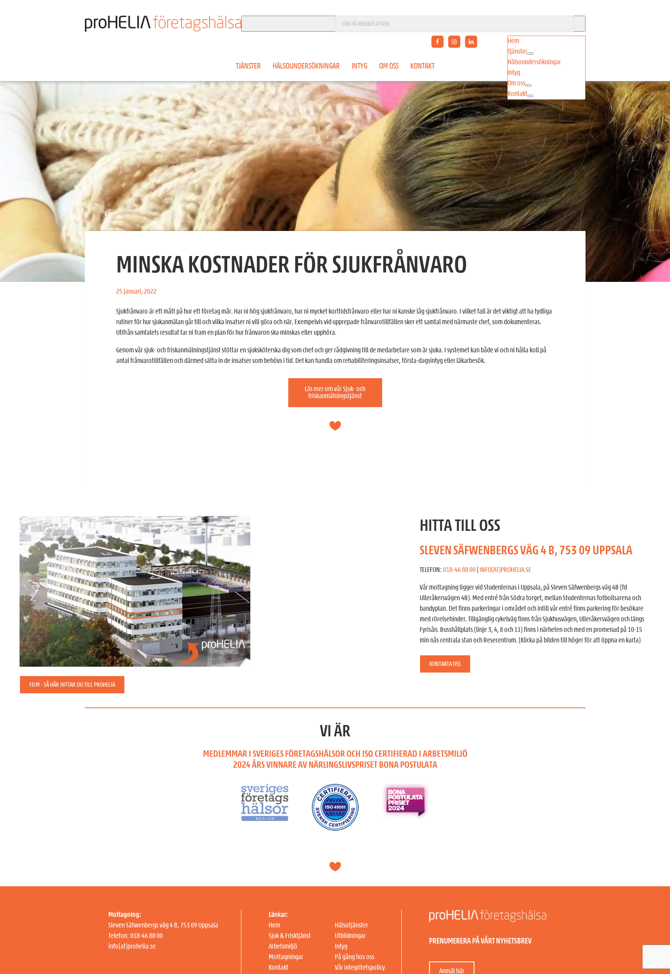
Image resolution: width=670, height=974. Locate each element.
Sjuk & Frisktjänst (290, 936)
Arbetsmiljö (283, 946)
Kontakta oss (445, 664)
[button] (528, 85)
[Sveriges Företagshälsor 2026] (264, 788)
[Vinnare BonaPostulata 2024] (405, 788)
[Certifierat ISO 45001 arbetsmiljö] (335, 788)
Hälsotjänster (351, 925)
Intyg (359, 66)
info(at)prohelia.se (132, 946)
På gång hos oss (354, 957)
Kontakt (422, 66)
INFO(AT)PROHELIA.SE (505, 570)
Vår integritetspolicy (360, 967)
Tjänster (248, 66)
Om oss (389, 66)
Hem (274, 925)
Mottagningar (286, 957)
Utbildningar (350, 936)
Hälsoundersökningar (306, 66)
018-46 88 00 (459, 570)
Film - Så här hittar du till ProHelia (72, 685)
